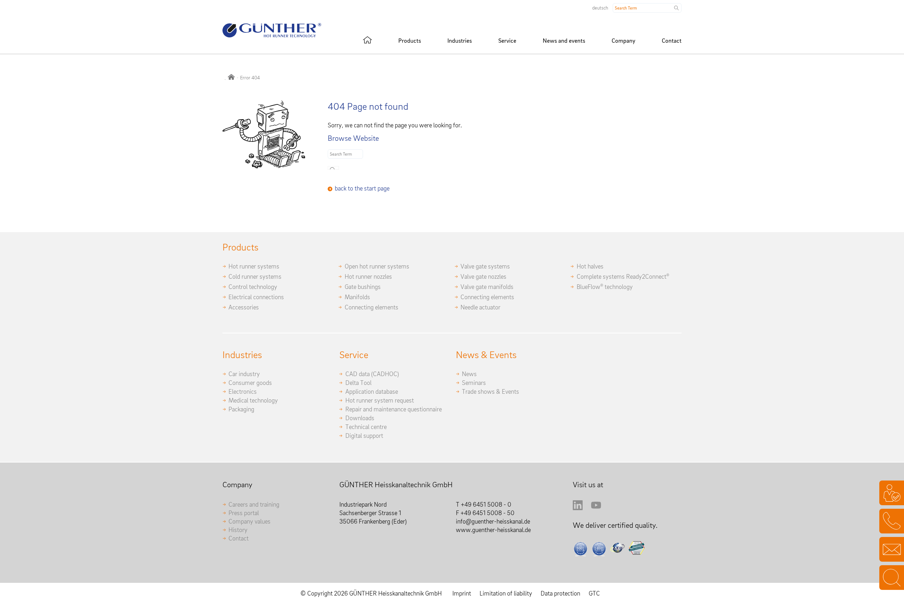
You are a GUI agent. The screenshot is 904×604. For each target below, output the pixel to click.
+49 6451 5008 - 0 (486, 504)
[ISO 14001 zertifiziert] (599, 549)
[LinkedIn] (578, 508)
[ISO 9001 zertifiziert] (581, 549)
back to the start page (362, 188)
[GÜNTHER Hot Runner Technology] (231, 77)
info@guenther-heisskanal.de (493, 521)
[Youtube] (596, 508)
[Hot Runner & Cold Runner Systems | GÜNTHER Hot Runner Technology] (367, 39)
